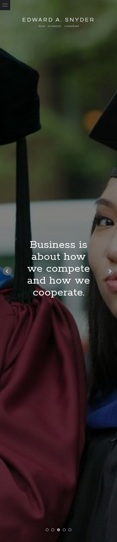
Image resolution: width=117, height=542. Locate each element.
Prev (7, 271)
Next (109, 271)
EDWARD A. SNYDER (58, 20)
